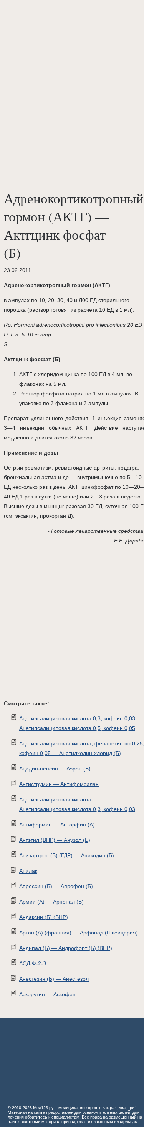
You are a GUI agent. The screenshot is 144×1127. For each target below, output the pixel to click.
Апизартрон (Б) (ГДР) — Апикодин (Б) (66, 855)
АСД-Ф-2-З (32, 963)
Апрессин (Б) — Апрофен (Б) (56, 886)
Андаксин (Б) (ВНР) (43, 917)
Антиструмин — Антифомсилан (59, 784)
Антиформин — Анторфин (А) (57, 824)
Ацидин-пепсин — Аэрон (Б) (55, 768)
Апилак (28, 871)
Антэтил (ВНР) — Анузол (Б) (54, 840)
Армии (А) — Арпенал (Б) (51, 902)
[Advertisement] (72, 76)
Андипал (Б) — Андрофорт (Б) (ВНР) (65, 948)
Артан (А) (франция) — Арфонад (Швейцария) (78, 932)
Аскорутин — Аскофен (47, 994)
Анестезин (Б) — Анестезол (54, 979)
